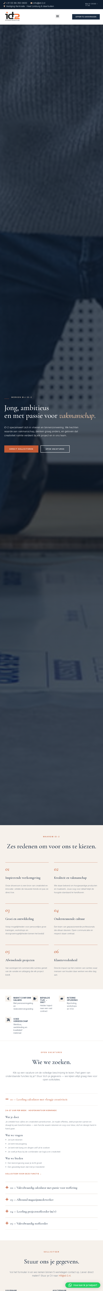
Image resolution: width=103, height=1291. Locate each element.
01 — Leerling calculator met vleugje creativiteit (38, 1099)
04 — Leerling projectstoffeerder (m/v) (33, 1211)
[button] (57, 16)
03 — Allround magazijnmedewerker (32, 1199)
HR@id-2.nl (65, 1275)
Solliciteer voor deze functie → (23, 1174)
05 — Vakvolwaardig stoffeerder (29, 1223)
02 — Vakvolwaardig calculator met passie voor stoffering (43, 1188)
